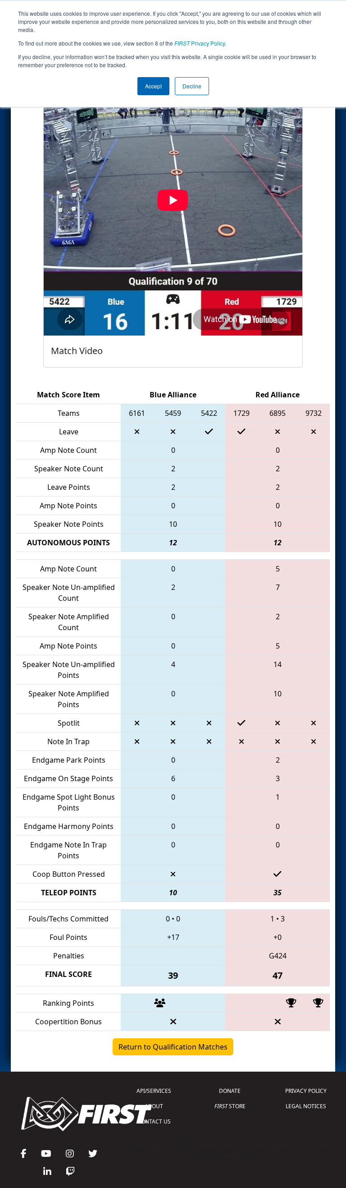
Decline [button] (191, 86)
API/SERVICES (154, 1091)
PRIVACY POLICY (306, 1091)
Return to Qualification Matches (173, 1047)
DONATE (230, 1091)
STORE (230, 1106)
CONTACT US (154, 1121)
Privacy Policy (199, 43)
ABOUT (154, 1106)
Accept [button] (153, 86)
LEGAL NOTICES (306, 1106)
